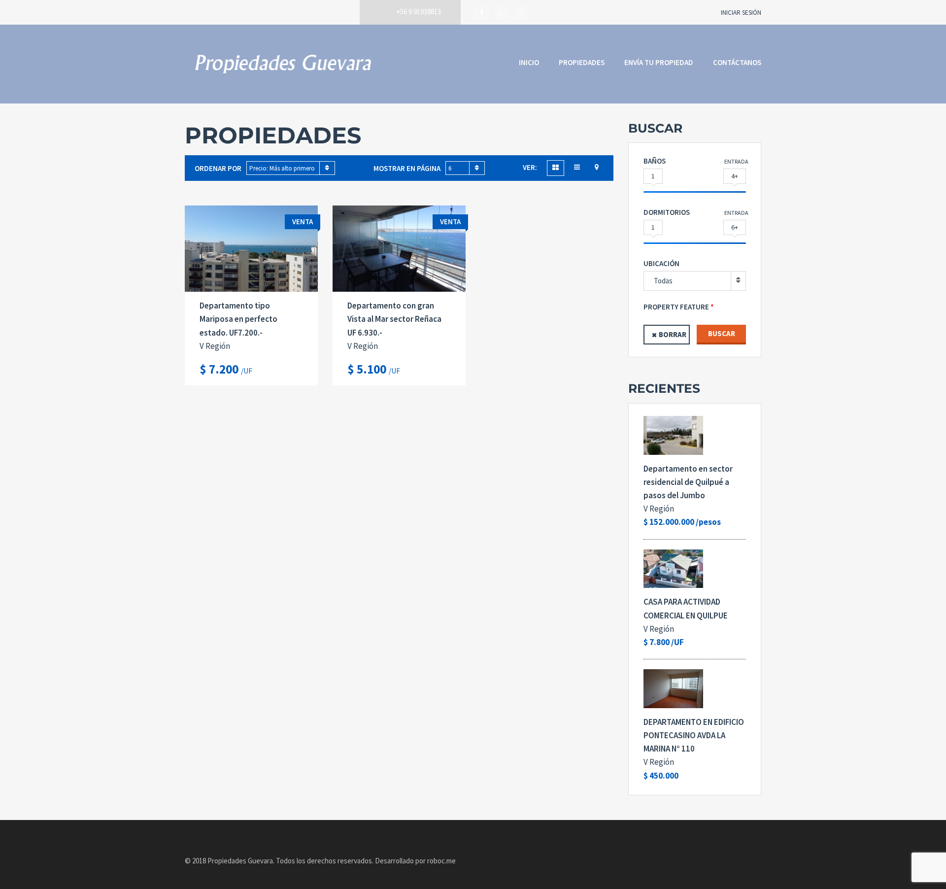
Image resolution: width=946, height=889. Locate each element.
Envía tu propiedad (658, 62)
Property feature (676, 306)
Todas (663, 280)
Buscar (721, 333)
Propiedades (582, 62)
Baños (654, 161)
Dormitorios (666, 212)
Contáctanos (737, 62)
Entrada (736, 161)
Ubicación (661, 263)
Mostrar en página (406, 168)
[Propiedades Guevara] (283, 64)
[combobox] (290, 168)
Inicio (529, 62)
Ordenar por (218, 168)
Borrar (672, 334)
